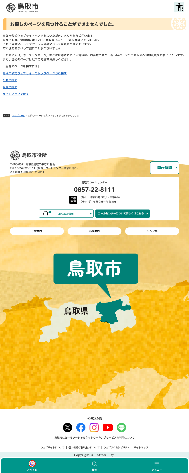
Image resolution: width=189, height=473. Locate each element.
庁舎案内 (37, 231)
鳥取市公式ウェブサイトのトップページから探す (35, 73)
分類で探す (10, 80)
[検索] (94, 465)
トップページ (18, 115)
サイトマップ (141, 447)
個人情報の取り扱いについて (84, 447)
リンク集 (152, 231)
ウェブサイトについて (53, 447)
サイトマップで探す (16, 94)
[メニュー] (157, 465)
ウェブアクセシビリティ (117, 447)
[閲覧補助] (179, 7)
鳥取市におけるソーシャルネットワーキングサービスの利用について (94, 437)
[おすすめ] (32, 465)
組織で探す (10, 87)
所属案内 (94, 231)
